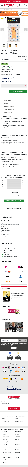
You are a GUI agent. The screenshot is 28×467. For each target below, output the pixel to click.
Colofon (16, 418)
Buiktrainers (18, 452)
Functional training (7, 452)
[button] (4, 45)
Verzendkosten (5, 421)
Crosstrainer (5, 431)
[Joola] (6, 18)
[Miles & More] (14, 388)
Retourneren (5, 424)
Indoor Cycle (5, 442)
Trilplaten (17, 457)
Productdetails (7, 100)
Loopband (5, 434)
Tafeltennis (5, 439)
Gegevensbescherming (20, 416)
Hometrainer (18, 431)
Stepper (4, 449)
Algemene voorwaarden (7, 416)
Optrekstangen (18, 455)
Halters (17, 442)
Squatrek (17, 449)
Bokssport (5, 444)
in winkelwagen (18, 91)
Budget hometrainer (7, 447)
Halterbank (17, 439)
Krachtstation (6, 436)
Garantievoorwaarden (9, 106)
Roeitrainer (17, 434)
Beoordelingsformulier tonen (14, 201)
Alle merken (5, 462)
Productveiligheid (8, 112)
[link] (7, 267)
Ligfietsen (17, 444)
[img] (13, 77)
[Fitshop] (9, 5)
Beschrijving (7, 103)
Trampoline (17, 436)
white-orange (5, 59)
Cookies (4, 418)
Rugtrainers (5, 455)
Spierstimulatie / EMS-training (7, 458)
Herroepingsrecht (19, 421)
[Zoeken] (22, 5)
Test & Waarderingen (9, 109)
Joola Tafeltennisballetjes (8, 9)
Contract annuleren (14, 408)
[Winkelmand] (26, 5)
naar (5, 403)
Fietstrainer (17, 447)
